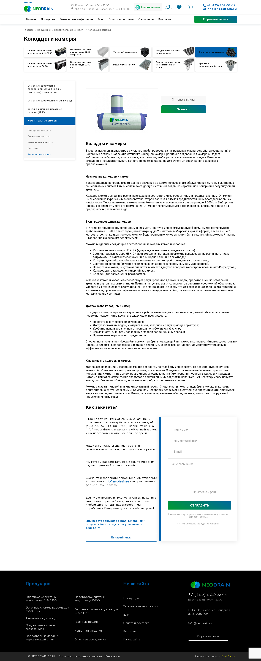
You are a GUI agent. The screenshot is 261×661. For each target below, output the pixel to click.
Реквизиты (112, 656)
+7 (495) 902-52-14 (221, 5)
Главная (31, 19)
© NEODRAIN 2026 (41, 656)
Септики (33, 148)
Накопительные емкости (43, 121)
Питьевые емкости (39, 136)
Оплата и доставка (121, 19)
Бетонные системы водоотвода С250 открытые (47, 609)
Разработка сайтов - (215, 656)
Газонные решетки (87, 622)
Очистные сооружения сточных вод (50, 100)
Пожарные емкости (39, 130)
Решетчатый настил (88, 630)
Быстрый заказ (121, 537)
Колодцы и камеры (39, 154)
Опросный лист (186, 99)
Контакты (164, 19)
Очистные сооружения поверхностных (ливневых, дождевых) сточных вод (44, 89)
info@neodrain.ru (221, 9)
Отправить (199, 505)
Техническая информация (76, 19)
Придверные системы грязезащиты (41, 627)
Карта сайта (131, 639)
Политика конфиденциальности (80, 656)
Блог (101, 19)
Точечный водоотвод (40, 618)
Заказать (183, 109)
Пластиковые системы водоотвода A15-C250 (41, 599)
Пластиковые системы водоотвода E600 (90, 599)
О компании (146, 19)
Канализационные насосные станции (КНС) (45, 111)
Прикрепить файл (204, 492)
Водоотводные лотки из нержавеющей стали (42, 638)
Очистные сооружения (90, 639)
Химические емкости (40, 142)
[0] (167, 7)
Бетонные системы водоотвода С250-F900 (96, 611)
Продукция (48, 19)
